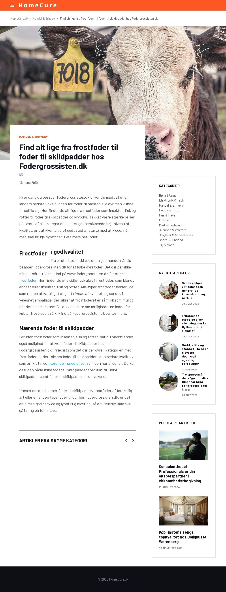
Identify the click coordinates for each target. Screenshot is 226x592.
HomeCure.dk (19, 18)
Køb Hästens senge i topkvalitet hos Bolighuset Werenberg (183, 537)
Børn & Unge (168, 195)
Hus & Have (167, 215)
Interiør (164, 220)
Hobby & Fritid (169, 210)
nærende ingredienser (67, 363)
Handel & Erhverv (44, 18)
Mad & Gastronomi (172, 225)
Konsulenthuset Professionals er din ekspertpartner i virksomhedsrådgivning (180, 473)
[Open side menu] (12, 5)
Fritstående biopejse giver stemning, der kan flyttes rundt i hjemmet (195, 323)
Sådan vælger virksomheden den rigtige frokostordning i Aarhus (194, 290)
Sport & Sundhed (171, 240)
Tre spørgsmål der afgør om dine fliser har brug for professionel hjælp (195, 381)
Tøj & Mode (166, 245)
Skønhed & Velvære (172, 230)
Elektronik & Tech (171, 200)
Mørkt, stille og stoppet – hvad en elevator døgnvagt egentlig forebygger (195, 354)
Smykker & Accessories (176, 235)
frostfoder (27, 280)
